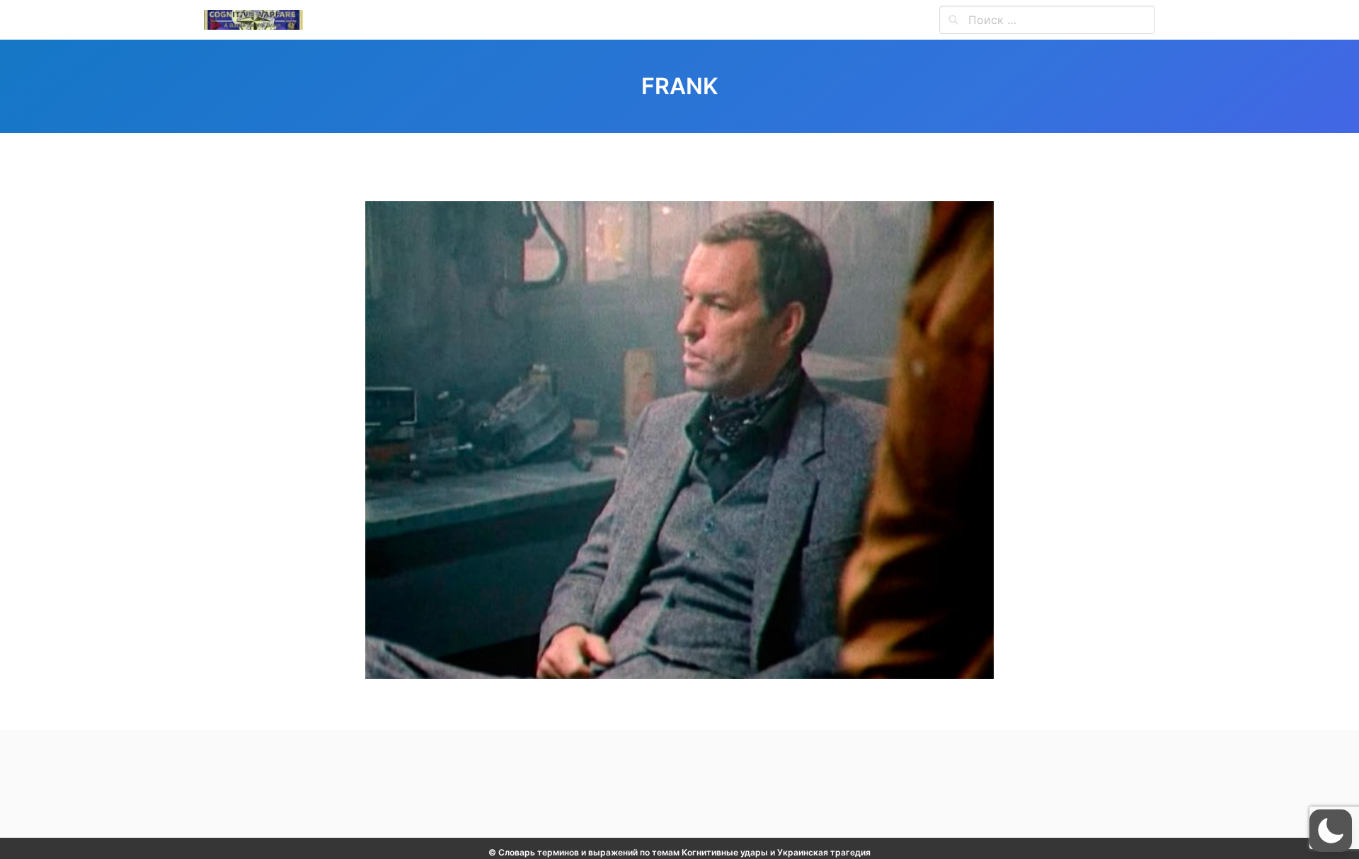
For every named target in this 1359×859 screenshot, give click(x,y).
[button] (1330, 830)
